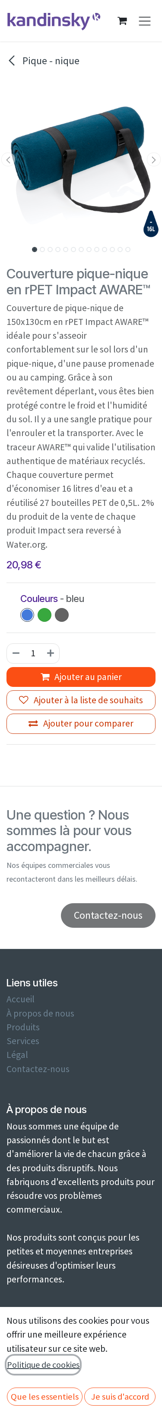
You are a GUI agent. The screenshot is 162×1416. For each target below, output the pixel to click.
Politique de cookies (43, 1364)
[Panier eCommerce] (122, 20)
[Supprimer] (15, 653)
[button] (8, 159)
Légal (17, 1054)
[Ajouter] (51, 653)
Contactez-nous (38, 1069)
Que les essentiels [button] (45, 1396)
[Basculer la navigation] (145, 20)
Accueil (20, 999)
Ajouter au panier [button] (87, 677)
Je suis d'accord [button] (120, 1396)
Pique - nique (49, 60)
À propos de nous (40, 1013)
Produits (23, 1027)
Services (22, 1041)
